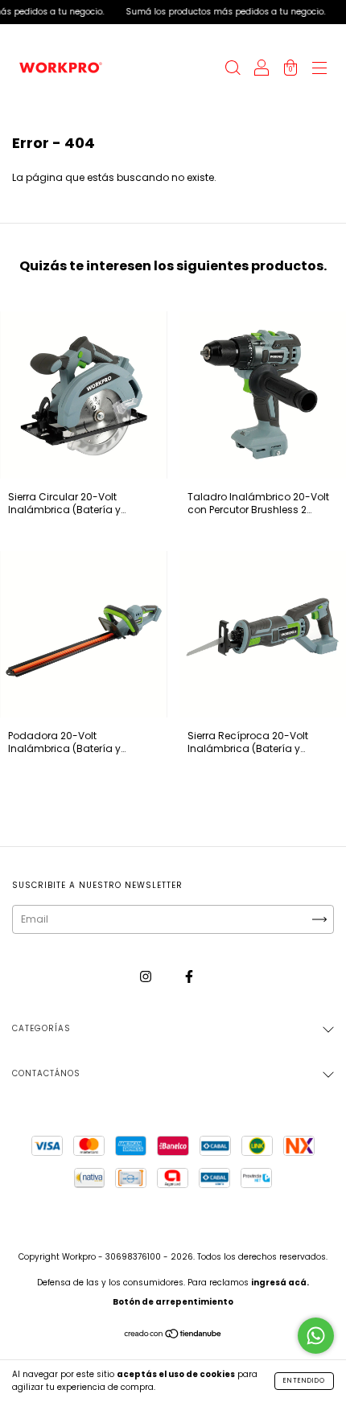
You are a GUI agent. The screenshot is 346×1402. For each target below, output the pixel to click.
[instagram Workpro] (147, 976)
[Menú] (319, 69)
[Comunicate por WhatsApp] (316, 1336)
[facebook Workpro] (189, 976)
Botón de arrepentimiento (173, 1302)
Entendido (304, 1380)
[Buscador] (232, 69)
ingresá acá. (280, 1283)
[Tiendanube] (173, 1335)
